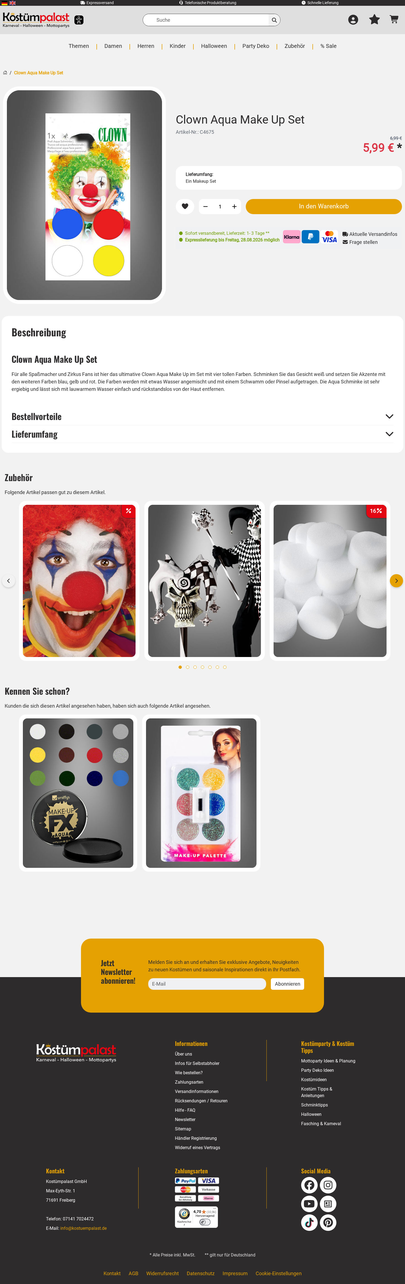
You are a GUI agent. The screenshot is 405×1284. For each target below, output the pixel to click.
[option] (84, 195)
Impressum (235, 1273)
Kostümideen (314, 1079)
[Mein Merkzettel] (374, 20)
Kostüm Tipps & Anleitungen (316, 1092)
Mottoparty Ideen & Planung (328, 1061)
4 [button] (202, 667)
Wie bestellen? (189, 1072)
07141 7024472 (78, 1219)
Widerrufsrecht (162, 1273)
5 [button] (210, 667)
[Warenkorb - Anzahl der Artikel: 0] (394, 19)
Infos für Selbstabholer (197, 1063)
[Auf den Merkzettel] (185, 206)
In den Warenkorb (324, 206)
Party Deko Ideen (317, 1070)
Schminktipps (314, 1105)
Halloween (311, 1114)
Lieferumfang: (199, 174)
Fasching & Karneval (321, 1123)
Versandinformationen (196, 1091)
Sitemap (183, 1129)
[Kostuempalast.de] (36, 20)
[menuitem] (4, 3)
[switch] (204, 1222)
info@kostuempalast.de (83, 1228)
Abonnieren (287, 984)
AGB (133, 1273)
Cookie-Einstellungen (279, 1273)
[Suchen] (274, 20)
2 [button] (187, 667)
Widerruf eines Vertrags (197, 1147)
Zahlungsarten (189, 1082)
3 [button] (195, 667)
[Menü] (214, 1209)
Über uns (183, 1054)
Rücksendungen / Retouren (201, 1100)
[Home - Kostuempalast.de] (76, 1053)
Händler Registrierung (196, 1138)
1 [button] (180, 667)
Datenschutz (201, 1273)
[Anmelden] (353, 20)
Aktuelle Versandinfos (372, 234)
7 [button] (225, 667)
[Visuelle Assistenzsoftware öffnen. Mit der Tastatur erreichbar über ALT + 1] (75, 20)
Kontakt (112, 1273)
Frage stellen (363, 242)
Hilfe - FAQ (185, 1110)
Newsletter (185, 1119)
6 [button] (217, 667)
